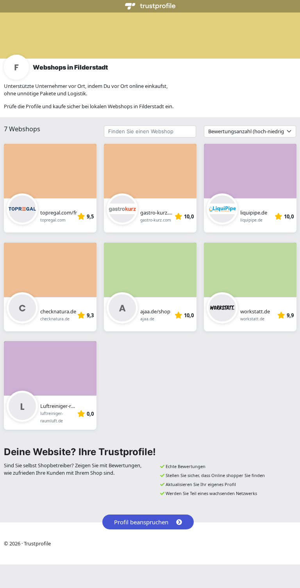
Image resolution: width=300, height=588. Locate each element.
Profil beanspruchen (141, 522)
